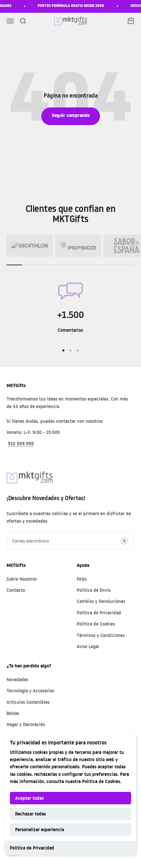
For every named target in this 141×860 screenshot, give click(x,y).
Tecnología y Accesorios (30, 690)
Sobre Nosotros (22, 579)
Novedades (17, 679)
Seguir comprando (71, 116)
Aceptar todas (29, 798)
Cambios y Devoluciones (101, 601)
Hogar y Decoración (26, 724)
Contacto (16, 590)
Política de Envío (94, 590)
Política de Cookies (101, 781)
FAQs (82, 579)
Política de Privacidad (32, 848)
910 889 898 (21, 443)
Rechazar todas (30, 814)
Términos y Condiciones (101, 635)
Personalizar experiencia (39, 829)
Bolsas (13, 713)
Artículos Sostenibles (28, 702)
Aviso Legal (88, 646)
